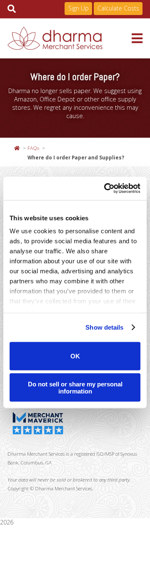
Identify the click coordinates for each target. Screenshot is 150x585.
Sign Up (78, 8)
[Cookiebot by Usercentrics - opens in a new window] (105, 188)
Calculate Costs (118, 8)
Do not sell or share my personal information (75, 388)
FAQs (33, 147)
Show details (104, 327)
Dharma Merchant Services (70, 38)
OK (75, 356)
